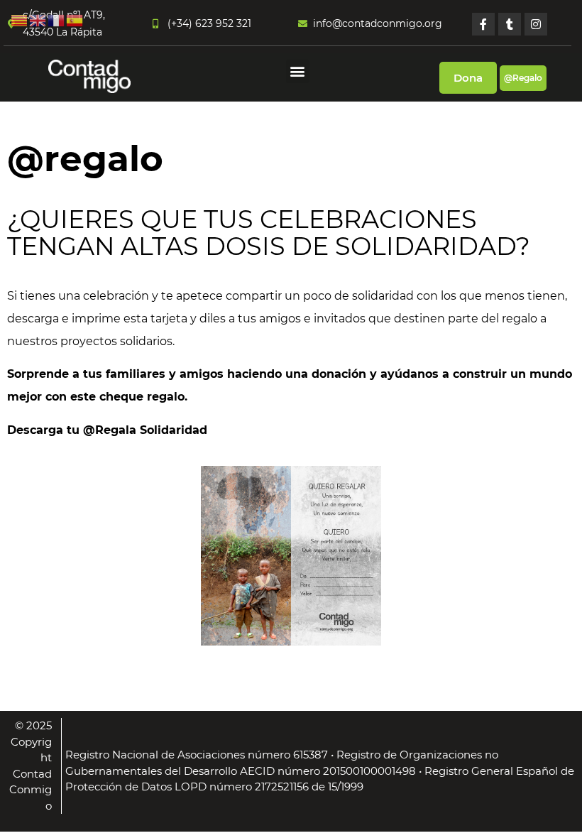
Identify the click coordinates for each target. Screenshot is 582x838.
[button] (297, 71)
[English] (38, 19)
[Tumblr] (509, 24)
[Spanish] (75, 19)
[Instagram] (536, 24)
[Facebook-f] (483, 24)
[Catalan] (20, 19)
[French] (57, 19)
